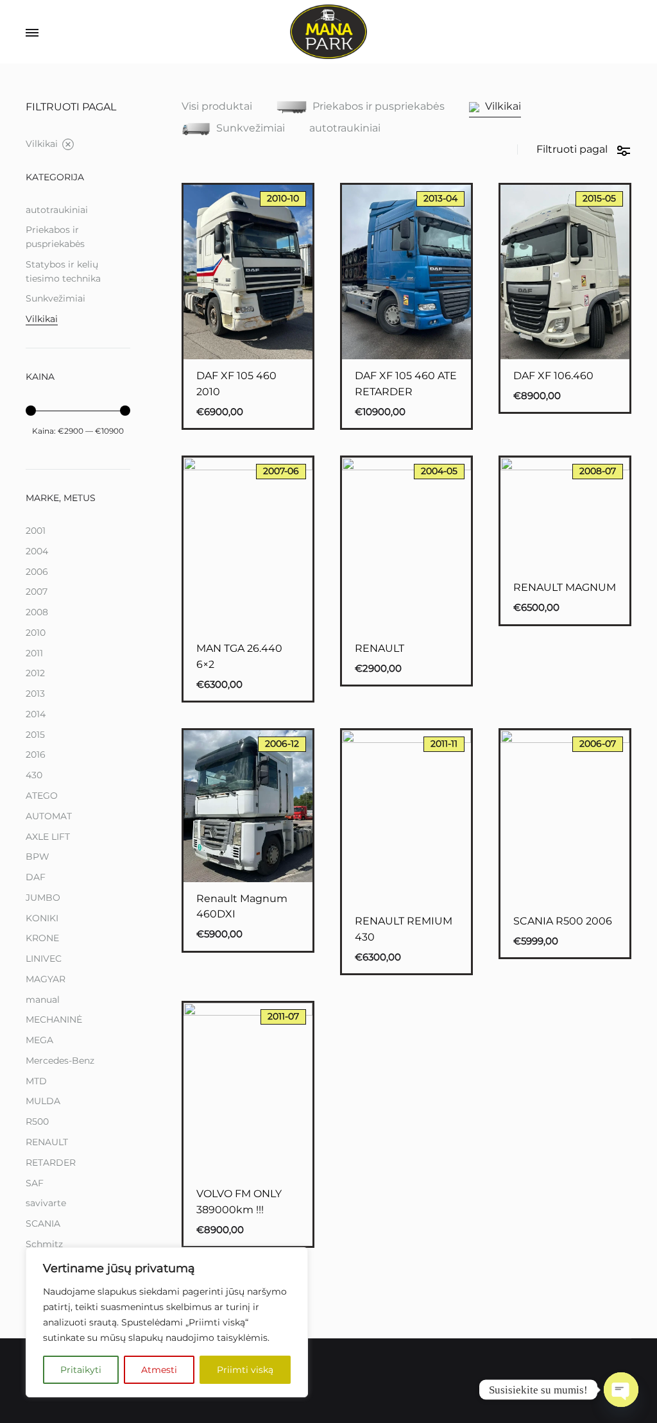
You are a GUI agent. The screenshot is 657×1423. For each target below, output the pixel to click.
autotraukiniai (344, 128)
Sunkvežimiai (250, 128)
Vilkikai (503, 106)
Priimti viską (245, 1370)
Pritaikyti (80, 1370)
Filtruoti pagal (572, 149)
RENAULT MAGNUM (564, 587)
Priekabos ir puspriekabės (378, 106)
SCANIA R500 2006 (562, 921)
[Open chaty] (621, 1389)
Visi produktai (217, 106)
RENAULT (379, 648)
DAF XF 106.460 (553, 376)
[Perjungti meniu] (32, 33)
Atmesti (159, 1370)
